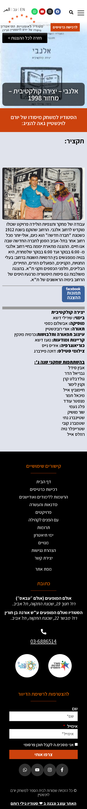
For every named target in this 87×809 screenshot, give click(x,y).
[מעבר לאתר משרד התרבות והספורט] (60, 666)
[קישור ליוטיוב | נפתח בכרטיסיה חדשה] (42, 11)
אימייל (72, 726)
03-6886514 (43, 641)
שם (75, 708)
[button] (71, 12)
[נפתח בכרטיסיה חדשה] (73, 301)
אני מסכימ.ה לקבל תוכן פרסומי (49, 744)
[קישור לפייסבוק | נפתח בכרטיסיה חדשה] (57, 11)
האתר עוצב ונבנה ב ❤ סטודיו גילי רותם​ (43, 803)
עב (15, 9)
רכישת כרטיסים (43, 489)
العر (6, 9)
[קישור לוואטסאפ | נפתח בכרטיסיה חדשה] (34, 11)
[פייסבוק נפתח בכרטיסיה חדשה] (62, 770)
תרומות (43, 527)
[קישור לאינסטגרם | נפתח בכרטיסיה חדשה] (50, 11)
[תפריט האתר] (80, 12)
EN (22, 9)
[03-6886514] (43, 631)
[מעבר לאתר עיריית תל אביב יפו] (27, 666)
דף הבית (43, 482)
